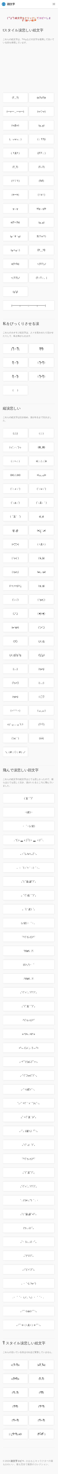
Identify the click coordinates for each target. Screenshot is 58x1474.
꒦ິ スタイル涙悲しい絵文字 (24, 1342)
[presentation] (29, 840)
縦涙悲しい (12, 408)
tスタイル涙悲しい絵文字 (23, 29)
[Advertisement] (29, 66)
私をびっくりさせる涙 (21, 323)
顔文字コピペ (17, 1460)
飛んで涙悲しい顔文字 (21, 769)
